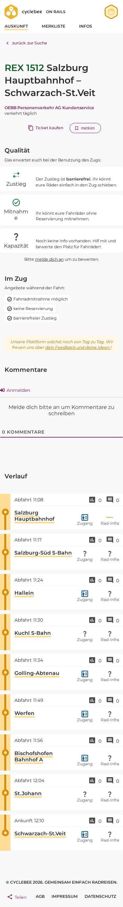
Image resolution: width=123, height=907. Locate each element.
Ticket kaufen (49, 127)
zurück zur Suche (30, 42)
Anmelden (17, 390)
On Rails (56, 11)
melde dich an (49, 259)
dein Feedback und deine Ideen (78, 347)
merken (88, 128)
